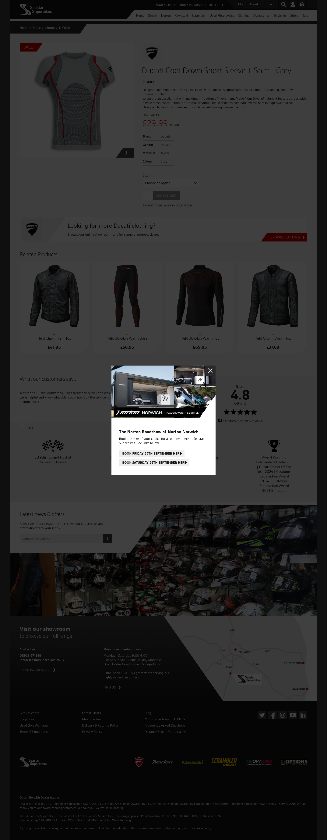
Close (210, 371)
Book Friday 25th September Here (151, 453)
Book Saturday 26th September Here (154, 462)
